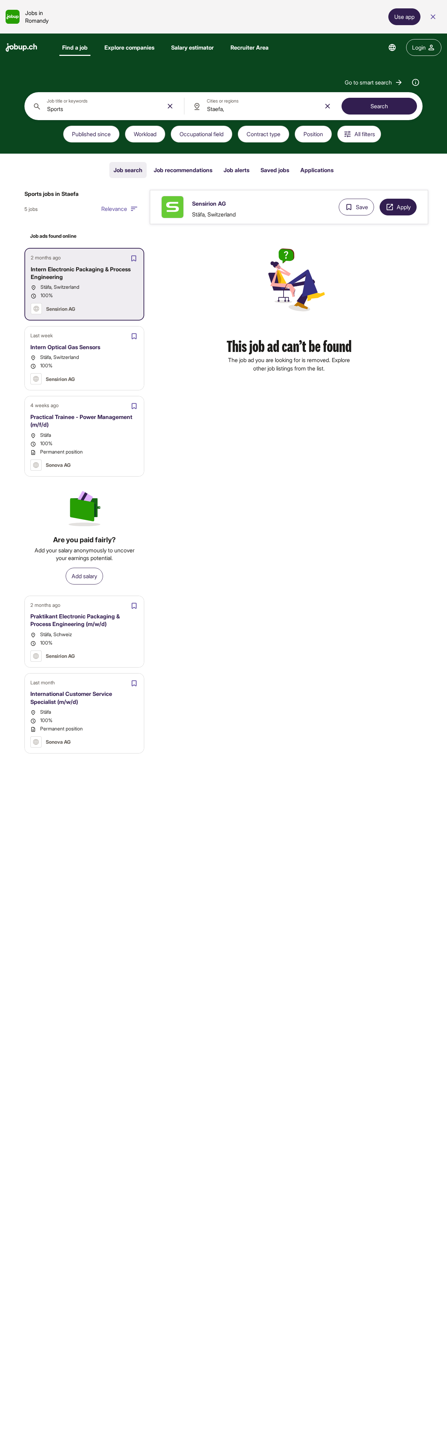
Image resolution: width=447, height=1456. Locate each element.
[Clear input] (170, 106)
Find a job (75, 47)
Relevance (114, 208)
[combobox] (104, 106)
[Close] (433, 16)
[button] (374, 82)
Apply (404, 207)
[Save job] (133, 258)
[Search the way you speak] (416, 82)
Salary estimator (192, 47)
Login (419, 47)
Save (362, 207)
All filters (364, 134)
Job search (127, 170)
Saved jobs (275, 170)
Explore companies (129, 47)
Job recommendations (183, 170)
